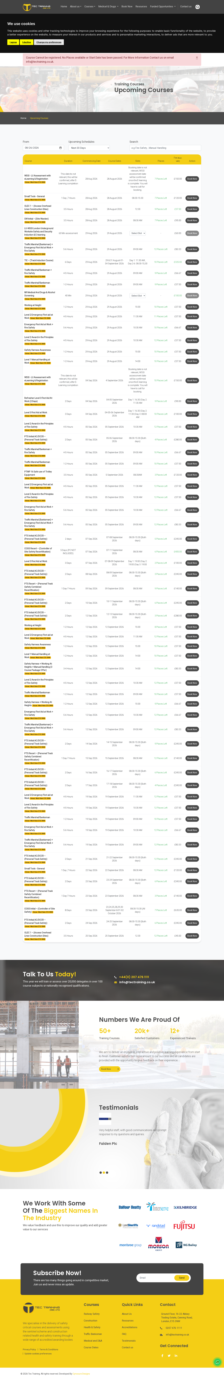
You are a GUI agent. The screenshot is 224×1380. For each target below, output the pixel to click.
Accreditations (129, 1327)
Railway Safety (92, 1313)
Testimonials (129, 1340)
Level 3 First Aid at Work (35, 412)
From (26, 141)
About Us (127, 1313)
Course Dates (91, 1347)
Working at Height (32, 305)
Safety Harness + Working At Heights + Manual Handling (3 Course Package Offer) (38, 666)
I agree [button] (13, 42)
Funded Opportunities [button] (162, 6)
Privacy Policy (29, 1349)
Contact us (186, 6)
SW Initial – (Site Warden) (36, 219)
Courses (88, 6)
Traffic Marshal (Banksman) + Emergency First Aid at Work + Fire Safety (38, 247)
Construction (90, 1320)
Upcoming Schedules (81, 141)
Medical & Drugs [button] (107, 6)
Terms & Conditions (48, 1349)
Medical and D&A (93, 1340)
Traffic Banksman (93, 1334)
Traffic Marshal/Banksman (37, 283)
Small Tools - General (34, 196)
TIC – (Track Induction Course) (38, 260)
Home (64, 6)
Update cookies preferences (38, 1353)
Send (182, 1277)
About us (75, 6)
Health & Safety (92, 1327)
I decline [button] (26, 42)
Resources (141, 6)
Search (134, 141)
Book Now (126, 6)
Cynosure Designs (81, 1374)
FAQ (124, 1334)
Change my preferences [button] (48, 42)
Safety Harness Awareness (37, 350)
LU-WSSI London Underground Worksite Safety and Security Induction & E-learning (38, 231)
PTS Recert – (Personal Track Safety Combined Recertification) (38, 586)
